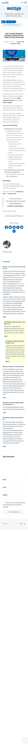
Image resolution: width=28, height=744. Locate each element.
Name (4, 479)
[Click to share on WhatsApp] (18, 227)
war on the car (9, 266)
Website (5, 495)
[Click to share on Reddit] (21, 227)
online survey (14, 186)
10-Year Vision (12, 80)
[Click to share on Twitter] (10, 227)
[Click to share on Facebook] (6, 227)
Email (4, 487)
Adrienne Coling (15, 43)
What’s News (20, 41)
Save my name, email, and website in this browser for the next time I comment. (14, 505)
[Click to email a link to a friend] (14, 231)
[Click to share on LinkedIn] (14, 227)
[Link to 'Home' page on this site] (4, 2)
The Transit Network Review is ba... (11, 25)
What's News (11, 21)
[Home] (3, 22)
